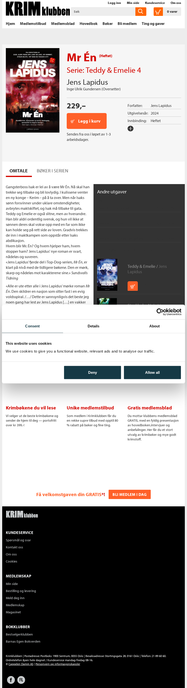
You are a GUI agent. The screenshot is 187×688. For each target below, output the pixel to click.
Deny (92, 372)
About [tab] (154, 326)
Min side (133, 3)
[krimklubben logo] (22, 514)
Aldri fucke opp (143, 300)
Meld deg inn (15, 598)
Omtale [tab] (18, 170)
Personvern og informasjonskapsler (58, 664)
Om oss (176, 3)
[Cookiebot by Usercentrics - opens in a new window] (160, 312)
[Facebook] (11, 682)
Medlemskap (15, 605)
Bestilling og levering (21, 591)
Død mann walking (146, 261)
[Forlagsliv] (21, 682)
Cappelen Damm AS (21, 664)
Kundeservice (155, 3)
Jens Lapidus (87, 82)
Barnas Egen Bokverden (23, 641)
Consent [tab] (32, 326)
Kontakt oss (14, 547)
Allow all (152, 372)
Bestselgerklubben (19, 634)
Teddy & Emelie (110, 70)
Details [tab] (94, 326)
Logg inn (114, 3)
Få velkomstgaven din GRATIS (69, 494)
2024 (155, 113)
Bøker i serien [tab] (52, 170)
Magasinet (13, 612)
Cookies (11, 561)
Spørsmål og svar (18, 540)
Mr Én (103, 200)
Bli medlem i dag (129, 494)
